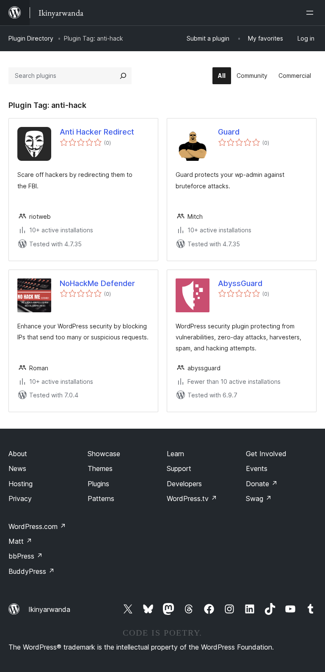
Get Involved (266, 453)
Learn (175, 453)
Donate (262, 483)
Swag (259, 498)
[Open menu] (311, 12)
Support (179, 468)
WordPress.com (37, 526)
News (17, 468)
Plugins (98, 483)
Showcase (104, 453)
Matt (20, 541)
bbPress (25, 556)
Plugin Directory (30, 38)
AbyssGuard (240, 283)
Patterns (101, 498)
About (17, 453)
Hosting (20, 483)
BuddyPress (31, 571)
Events (256, 468)
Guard (229, 131)
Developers (184, 483)
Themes (100, 468)
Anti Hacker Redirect (97, 131)
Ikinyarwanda (49, 609)
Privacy (20, 498)
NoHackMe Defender (97, 283)
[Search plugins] (123, 75)
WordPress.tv (192, 498)
